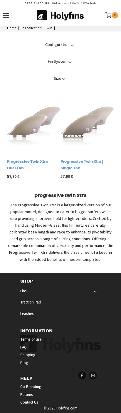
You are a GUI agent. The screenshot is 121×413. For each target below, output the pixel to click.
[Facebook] (82, 375)
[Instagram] (93, 375)
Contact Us (29, 403)
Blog (24, 363)
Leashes (27, 314)
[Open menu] (6, 15)
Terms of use (31, 340)
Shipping (28, 355)
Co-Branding (30, 387)
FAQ (23, 348)
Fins (23, 291)
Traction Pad (30, 303)
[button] (60, 45)
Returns (26, 395)
